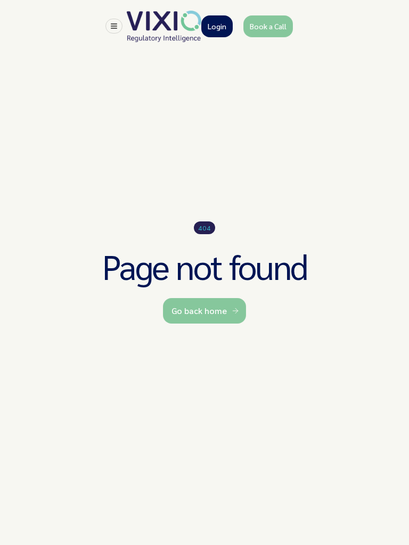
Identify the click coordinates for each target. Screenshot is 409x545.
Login (217, 26)
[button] (113, 26)
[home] (164, 26)
